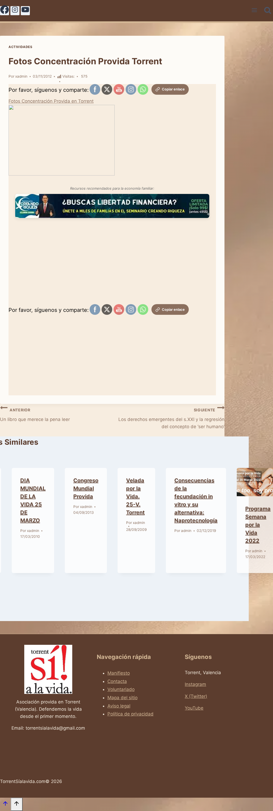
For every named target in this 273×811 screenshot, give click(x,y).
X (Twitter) (196, 696)
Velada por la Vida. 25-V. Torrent (135, 496)
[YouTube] (25, 10)
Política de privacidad (130, 714)
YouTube (194, 708)
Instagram (195, 684)
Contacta (117, 681)
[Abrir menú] (254, 10)
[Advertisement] (112, 265)
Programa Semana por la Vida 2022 (258, 525)
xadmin (21, 76)
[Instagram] (14, 10)
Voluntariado (121, 689)
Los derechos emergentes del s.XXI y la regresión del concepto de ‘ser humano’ (171, 418)
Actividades (21, 47)
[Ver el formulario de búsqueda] (268, 11)
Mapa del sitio (122, 697)
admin (186, 530)
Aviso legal (118, 706)
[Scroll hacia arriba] (5, 804)
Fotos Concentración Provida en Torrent (51, 101)
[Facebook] (4, 10)
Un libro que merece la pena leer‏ (35, 415)
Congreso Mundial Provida (85, 488)
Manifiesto (118, 673)
